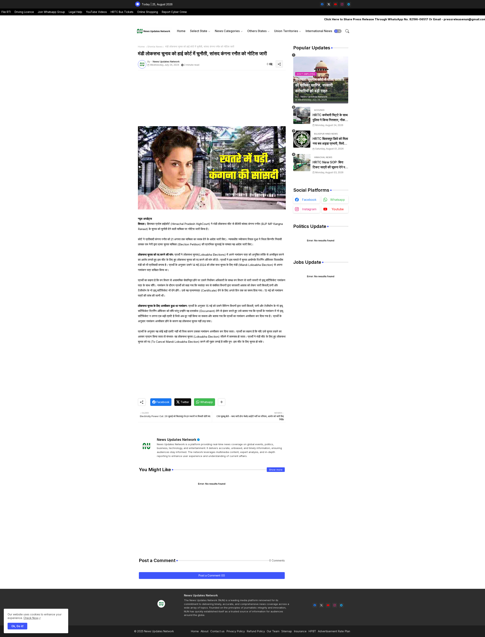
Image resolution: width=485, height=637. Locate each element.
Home (181, 31)
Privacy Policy (235, 631)
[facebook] (322, 4)
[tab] (181, 31)
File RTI (6, 11)
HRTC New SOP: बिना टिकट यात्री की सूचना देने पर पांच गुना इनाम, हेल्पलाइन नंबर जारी (330, 165)
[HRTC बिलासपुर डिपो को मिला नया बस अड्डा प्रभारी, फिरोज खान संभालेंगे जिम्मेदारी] (301, 139)
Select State (198, 31)
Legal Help (75, 11)
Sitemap (286, 631)
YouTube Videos (96, 11)
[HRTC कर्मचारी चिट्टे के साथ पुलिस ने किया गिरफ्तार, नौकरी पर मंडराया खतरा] (301, 115)
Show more (275, 469)
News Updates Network (176, 440)
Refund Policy (256, 631)
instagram (309, 209)
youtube (338, 209)
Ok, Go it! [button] (17, 626)
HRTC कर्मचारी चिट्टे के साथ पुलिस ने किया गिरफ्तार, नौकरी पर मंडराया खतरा (330, 117)
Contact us (217, 631)
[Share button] (221, 402)
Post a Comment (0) (211, 575)
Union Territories (286, 31)
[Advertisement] (212, 99)
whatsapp (337, 200)
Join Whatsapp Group (51, 11)
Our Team (273, 631)
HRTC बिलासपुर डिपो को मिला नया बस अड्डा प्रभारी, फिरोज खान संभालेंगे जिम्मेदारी (330, 141)
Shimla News (155, 46)
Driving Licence (24, 11)
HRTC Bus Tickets (122, 11)
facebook (309, 200)
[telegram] (348, 4)
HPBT (312, 631)
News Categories (227, 31)
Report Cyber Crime (174, 11)
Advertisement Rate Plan (334, 631)
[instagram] (342, 4)
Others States (257, 31)
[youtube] (335, 4)
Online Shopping (147, 11)
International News (319, 31)
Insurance (300, 631)
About (204, 631)
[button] (338, 31)
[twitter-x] (328, 4)
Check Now (30, 618)
